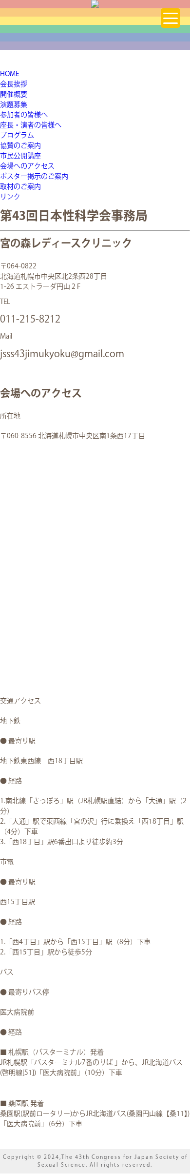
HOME (9, 74)
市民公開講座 (20, 156)
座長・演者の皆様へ (30, 125)
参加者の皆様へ (24, 115)
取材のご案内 (20, 187)
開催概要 (13, 95)
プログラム (17, 136)
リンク (10, 197)
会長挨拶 (13, 84)
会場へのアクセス (27, 166)
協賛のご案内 (20, 146)
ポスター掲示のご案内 (34, 177)
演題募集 (13, 105)
